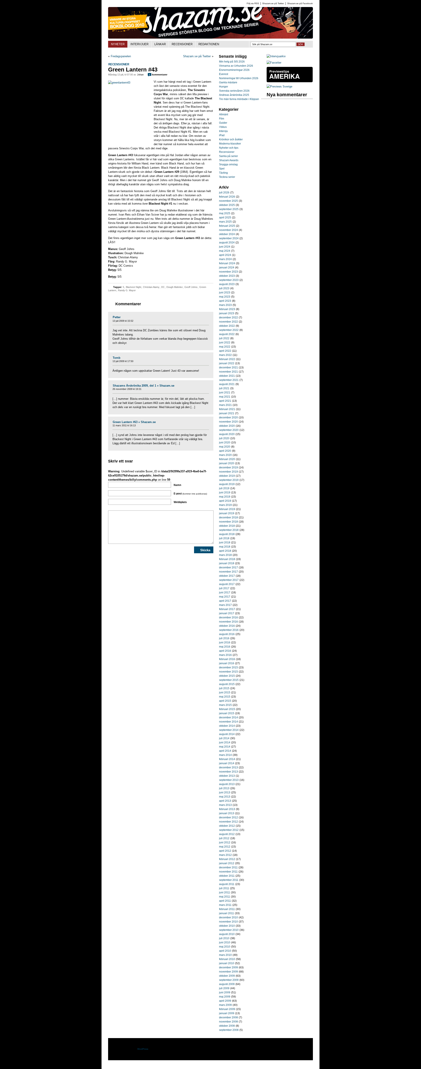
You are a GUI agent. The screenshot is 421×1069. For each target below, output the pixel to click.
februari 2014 (227, 759)
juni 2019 (224, 492)
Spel (222, 168)
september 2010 (229, 930)
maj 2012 (224, 846)
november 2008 (228, 1021)
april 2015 (225, 700)
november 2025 (228, 200)
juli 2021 (224, 388)
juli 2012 (224, 838)
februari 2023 (227, 309)
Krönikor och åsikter (231, 139)
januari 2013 (226, 813)
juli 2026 (224, 192)
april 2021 (225, 400)
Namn (177, 485)
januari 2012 (226, 863)
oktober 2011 (227, 875)
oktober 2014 (227, 725)
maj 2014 (224, 746)
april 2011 (225, 900)
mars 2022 (225, 355)
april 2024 (225, 255)
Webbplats (180, 502)
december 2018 (228, 517)
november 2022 (228, 321)
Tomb (116, 357)
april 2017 (225, 600)
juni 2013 (224, 792)
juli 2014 (224, 738)
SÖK (300, 44)
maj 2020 (224, 446)
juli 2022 (224, 338)
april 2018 (225, 550)
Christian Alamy (151, 287)
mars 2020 (225, 455)
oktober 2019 (227, 475)
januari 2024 (226, 267)
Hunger (223, 86)
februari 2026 (227, 196)
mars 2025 (225, 221)
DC (163, 287)
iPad (222, 135)
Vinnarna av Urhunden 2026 (236, 65)
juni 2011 (224, 892)
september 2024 (229, 238)
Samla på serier (228, 156)
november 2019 (228, 471)
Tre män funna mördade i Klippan (239, 99)
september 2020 (229, 430)
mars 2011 (225, 905)
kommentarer (158, 74)
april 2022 (225, 350)
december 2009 (228, 967)
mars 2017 (225, 605)
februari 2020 (227, 459)
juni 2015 (224, 692)
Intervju (223, 131)
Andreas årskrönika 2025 (234, 94)
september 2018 (229, 530)
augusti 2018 (227, 534)
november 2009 (228, 971)
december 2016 (228, 617)
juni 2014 (224, 742)
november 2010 (228, 921)
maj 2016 (224, 646)
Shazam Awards (228, 160)
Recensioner (118, 64)
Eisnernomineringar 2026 (234, 69)
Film (221, 118)
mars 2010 (225, 955)
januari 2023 (226, 313)
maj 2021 (224, 396)
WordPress (142, 1049)
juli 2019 (224, 488)
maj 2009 (224, 996)
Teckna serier (227, 176)
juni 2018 (224, 542)
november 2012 (228, 821)
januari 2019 (226, 513)
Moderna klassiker (230, 143)
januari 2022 (226, 363)
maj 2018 (224, 546)
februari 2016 (227, 659)
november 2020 (228, 421)
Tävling (223, 172)
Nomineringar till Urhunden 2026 (238, 78)
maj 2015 (224, 696)
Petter (117, 317)
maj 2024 (224, 250)
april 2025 (225, 217)
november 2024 (228, 230)
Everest (223, 74)
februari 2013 (227, 809)
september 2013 (229, 780)
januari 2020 (226, 463)
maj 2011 (224, 896)
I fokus (223, 126)
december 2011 (228, 867)
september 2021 (229, 380)
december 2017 (228, 567)
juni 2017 (224, 592)
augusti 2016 (227, 634)
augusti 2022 (227, 334)
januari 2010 (226, 963)
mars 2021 (225, 405)
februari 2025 (227, 225)
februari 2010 (227, 959)
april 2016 (225, 650)
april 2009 (225, 1000)
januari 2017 (226, 613)
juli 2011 (224, 888)
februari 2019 (227, 509)
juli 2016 (224, 638)
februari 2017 (227, 609)
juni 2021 (224, 392)
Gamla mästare (228, 82)
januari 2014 (226, 763)
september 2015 (229, 680)
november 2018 (228, 521)
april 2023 (225, 300)
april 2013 (225, 800)
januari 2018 (226, 563)
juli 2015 (224, 688)
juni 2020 (224, 442)
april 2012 (225, 850)
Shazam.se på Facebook (300, 3)
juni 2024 (224, 246)
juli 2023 (224, 288)
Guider (223, 122)
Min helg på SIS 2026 (232, 61)
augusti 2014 (227, 734)
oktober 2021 (227, 375)
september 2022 (229, 330)
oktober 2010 (227, 925)
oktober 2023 (227, 275)
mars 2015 (225, 705)
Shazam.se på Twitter (273, 3)
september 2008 (229, 1030)
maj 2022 (224, 346)
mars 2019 (225, 505)
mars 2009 (225, 1005)
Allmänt (223, 114)
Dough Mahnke (174, 287)
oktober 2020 (227, 425)
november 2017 (228, 571)
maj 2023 (224, 296)
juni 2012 (224, 842)
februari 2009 (227, 1009)
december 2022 (228, 317)
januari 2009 (226, 1013)
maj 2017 (224, 596)
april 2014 (225, 750)
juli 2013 (224, 788)
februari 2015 (227, 709)
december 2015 (228, 667)
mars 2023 (225, 305)
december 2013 (228, 767)
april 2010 (225, 950)
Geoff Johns (191, 287)
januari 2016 (226, 663)
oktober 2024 (227, 234)
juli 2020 (224, 438)
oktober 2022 (227, 325)
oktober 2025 (227, 205)
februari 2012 (227, 859)
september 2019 (229, 480)
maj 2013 (224, 796)
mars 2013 (225, 805)
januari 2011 (226, 913)
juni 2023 (224, 292)
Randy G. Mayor (127, 290)
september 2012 (229, 830)
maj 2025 (224, 213)
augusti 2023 (227, 284)
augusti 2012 (227, 834)
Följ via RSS (253, 3)
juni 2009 (224, 992)
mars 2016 (225, 655)
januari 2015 (226, 713)
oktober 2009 (227, 975)
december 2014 (228, 717)
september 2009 (229, 980)
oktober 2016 (227, 625)
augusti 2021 (227, 384)
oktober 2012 (227, 825)
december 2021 (228, 367)
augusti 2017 (227, 584)
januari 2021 (226, 413)
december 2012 (228, 817)
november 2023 (228, 271)
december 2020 (228, 417)
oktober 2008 (227, 1025)
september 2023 (229, 280)
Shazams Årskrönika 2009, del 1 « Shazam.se (143, 385)
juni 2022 (224, 342)
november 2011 (228, 871)
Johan (140, 74)
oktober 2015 (227, 675)
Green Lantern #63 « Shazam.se (134, 422)
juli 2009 (224, 988)
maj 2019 (224, 496)
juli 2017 (224, 588)
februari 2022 (227, 359)
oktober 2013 (227, 775)
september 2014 (229, 730)
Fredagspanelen (121, 56)
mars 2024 (225, 259)
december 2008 (228, 1017)
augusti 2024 (227, 242)
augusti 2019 (227, 484)
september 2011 (228, 880)
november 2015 (228, 671)
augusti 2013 (227, 784)
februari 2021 (227, 409)
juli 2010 (224, 938)
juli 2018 (224, 538)
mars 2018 (225, 555)
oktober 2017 (227, 575)
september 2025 (229, 209)
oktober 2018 (227, 525)
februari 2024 (227, 263)
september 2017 (229, 580)
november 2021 (228, 371)
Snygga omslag (228, 164)
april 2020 (225, 450)
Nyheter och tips (228, 147)
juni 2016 (224, 642)
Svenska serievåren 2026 (234, 90)
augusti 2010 (227, 934)
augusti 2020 (227, 434)
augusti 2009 (227, 984)
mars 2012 (225, 855)
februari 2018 (227, 559)
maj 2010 (224, 946)
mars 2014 (225, 755)
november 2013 (228, 771)
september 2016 (229, 630)
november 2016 (228, 621)
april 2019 (225, 500)
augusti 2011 (226, 884)
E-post (190, 493)
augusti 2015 (227, 684)
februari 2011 (227, 909)
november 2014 (228, 721)
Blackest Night (133, 287)
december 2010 (228, 917)
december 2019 (228, 467)
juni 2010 (224, 942)
